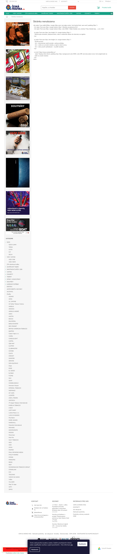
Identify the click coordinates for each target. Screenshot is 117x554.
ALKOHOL (10, 292)
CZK (100, 1)
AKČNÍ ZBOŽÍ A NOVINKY (14, 289)
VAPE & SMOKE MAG (51, 1)
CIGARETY (10, 274)
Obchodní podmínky (79, 512)
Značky (9, 294)
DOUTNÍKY (10, 282)
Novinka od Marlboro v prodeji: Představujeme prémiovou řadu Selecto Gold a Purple (60, 517)
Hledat (72, 7)
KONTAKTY (64, 1)
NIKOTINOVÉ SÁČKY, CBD (14, 269)
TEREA (11, 247)
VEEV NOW (12, 262)
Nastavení (34, 550)
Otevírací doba (64, 534)
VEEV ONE (12, 259)
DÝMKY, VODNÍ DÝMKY (13, 279)
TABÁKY (9, 277)
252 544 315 (38, 505)
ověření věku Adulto (18, 553)
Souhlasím (82, 544)
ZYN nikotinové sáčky (13, 264)
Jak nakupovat (77, 509)
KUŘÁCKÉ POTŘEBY (13, 284)
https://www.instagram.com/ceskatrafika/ (41, 516)
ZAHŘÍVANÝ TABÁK (13, 267)
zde (71, 545)
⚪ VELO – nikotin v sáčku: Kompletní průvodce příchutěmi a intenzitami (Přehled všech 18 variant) (60, 507)
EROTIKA (9, 287)
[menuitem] (7, 13)
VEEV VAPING (11, 257)
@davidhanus (38, 512)
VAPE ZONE (72, 534)
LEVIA (10, 249)
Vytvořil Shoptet (106, 548)
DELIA (10, 254)
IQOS (8, 242)
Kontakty (56, 534)
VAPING (9, 272)
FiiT (10, 252)
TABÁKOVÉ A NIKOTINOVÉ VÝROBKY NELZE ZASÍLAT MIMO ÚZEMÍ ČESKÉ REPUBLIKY (23, 549)
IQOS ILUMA (12, 245)
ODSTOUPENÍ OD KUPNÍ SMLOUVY (88, 534)
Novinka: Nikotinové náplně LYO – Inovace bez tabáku (60, 525)
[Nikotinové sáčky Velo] (53, 539)
